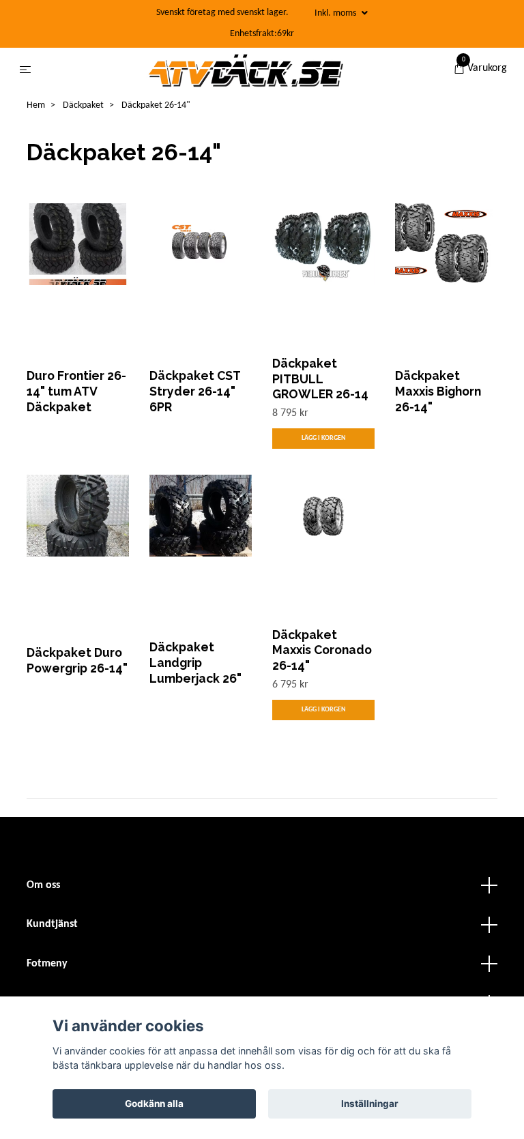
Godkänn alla (154, 1103)
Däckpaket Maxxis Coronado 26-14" (322, 650)
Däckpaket (83, 105)
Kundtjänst (52, 924)
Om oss (43, 885)
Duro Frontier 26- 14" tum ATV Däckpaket (76, 391)
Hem (36, 105)
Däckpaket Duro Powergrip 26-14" (77, 660)
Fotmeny (47, 963)
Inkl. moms (336, 13)
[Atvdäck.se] (245, 70)
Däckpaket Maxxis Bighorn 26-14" (438, 391)
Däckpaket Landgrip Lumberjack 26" (195, 662)
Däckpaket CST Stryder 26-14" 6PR (194, 391)
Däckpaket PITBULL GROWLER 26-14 (320, 379)
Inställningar (369, 1103)
